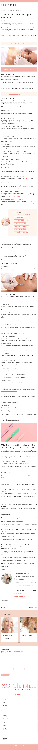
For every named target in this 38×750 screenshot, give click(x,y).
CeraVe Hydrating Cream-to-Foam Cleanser (11, 377)
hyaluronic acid (17, 382)
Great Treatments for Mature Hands (21, 232)
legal (20, 745)
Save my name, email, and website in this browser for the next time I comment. (16, 671)
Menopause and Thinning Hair (20, 228)
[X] (4, 1)
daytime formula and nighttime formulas (9, 391)
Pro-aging (11, 12)
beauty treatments (5, 600)
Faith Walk (5, 706)
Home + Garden (5, 733)
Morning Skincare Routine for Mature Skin (22, 226)
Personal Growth (6, 718)
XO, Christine (4, 569)
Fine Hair (4, 728)
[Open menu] (36, 5)
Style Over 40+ (6, 703)
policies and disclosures (23, 43)
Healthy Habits (6, 716)
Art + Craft (5, 741)
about (12, 745)
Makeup (4, 725)
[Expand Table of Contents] (33, 69)
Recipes (4, 739)
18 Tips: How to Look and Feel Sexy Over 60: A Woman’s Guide (29, 606)
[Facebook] (2, 1)
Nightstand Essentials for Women (20, 223)
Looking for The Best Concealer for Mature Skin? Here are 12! (9, 637)
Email (15, 669)
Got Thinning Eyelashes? (19, 219)
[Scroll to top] (36, 746)
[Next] (35, 629)
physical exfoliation (16, 87)
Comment (3, 652)
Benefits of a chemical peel (14, 94)
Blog (16, 745)
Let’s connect (16, 593)
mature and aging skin (16, 196)
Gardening (5, 738)
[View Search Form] (36, 1)
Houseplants (5, 736)
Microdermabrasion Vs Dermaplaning (21, 225)
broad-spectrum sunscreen (12, 400)
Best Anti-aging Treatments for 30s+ (21, 229)
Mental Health (5, 713)
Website (27, 669)
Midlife (4, 702)
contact (25, 745)
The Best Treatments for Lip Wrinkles (21, 220)
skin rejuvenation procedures (14, 169)
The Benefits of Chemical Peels (20, 222)
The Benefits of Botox (18, 217)
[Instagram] (5, 1)
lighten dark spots (28, 178)
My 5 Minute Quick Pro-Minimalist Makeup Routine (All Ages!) (9, 606)
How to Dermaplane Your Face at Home (22, 214)
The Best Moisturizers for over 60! (21, 216)
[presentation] (9, 625)
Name (3, 669)
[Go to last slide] (3, 629)
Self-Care (3, 711)
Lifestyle (3, 699)
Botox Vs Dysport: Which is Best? (20, 231)
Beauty (6, 12)
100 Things (5, 705)
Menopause (5, 715)
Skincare (3, 12)
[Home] (1, 10)
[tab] (18, 642)
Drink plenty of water (5, 407)
